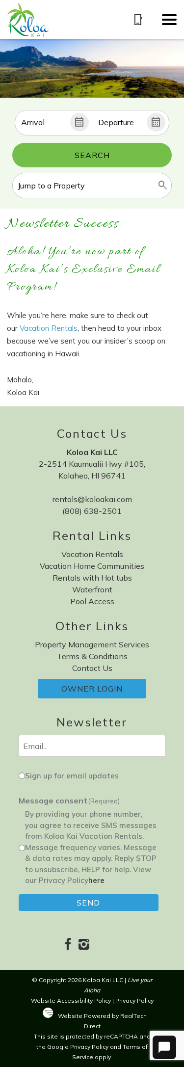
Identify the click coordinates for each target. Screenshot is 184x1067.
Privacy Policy (134, 1000)
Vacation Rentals (49, 328)
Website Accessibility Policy (71, 1000)
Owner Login (92, 689)
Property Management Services (92, 644)
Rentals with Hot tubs (92, 578)
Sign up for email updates (72, 775)
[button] (169, 19)
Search (92, 155)
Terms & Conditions (92, 656)
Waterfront (92, 589)
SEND (88, 902)
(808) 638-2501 (92, 511)
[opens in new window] (68, 945)
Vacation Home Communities (92, 566)
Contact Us (92, 668)
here (96, 880)
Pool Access (92, 601)
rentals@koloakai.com (92, 499)
